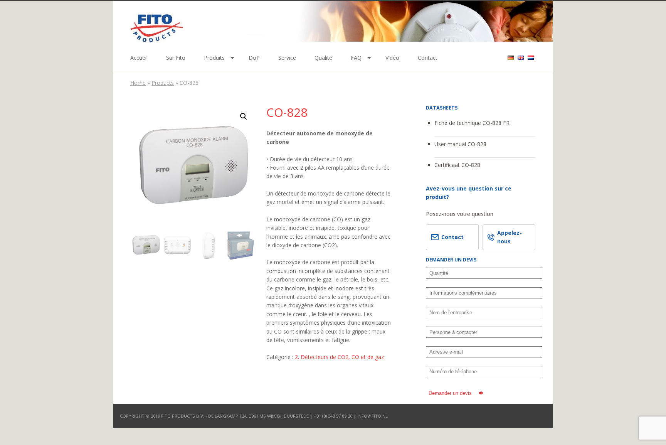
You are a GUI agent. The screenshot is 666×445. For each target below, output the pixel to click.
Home (138, 82)
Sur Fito (175, 57)
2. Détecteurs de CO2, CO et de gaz (339, 357)
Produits (214, 57)
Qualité (323, 57)
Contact (427, 57)
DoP (254, 57)
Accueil (139, 57)
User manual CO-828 (460, 144)
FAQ (356, 57)
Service (287, 57)
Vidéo (392, 57)
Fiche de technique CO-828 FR (472, 122)
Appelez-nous (509, 237)
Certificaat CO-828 (457, 165)
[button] (244, 116)
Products (162, 82)
